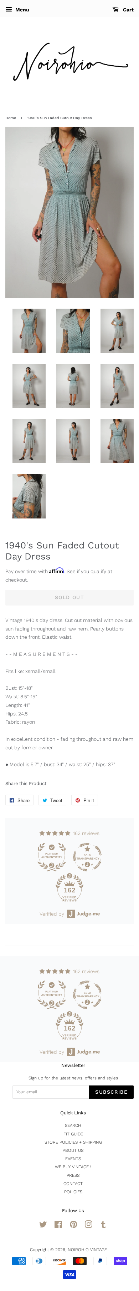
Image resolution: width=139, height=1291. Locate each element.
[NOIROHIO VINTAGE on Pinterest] (73, 1226)
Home (10, 118)
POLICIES (73, 1191)
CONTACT (73, 1183)
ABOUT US (73, 1150)
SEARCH (73, 1125)
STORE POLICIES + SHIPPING (73, 1142)
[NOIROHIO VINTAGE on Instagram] (88, 1226)
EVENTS (73, 1158)
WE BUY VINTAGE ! (73, 1166)
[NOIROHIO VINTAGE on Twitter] (43, 1226)
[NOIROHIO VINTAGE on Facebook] (58, 1226)
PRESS (73, 1175)
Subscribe (111, 1092)
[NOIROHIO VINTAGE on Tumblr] (103, 1226)
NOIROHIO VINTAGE (88, 1249)
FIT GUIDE (73, 1133)
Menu (21, 9)
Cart (128, 9)
